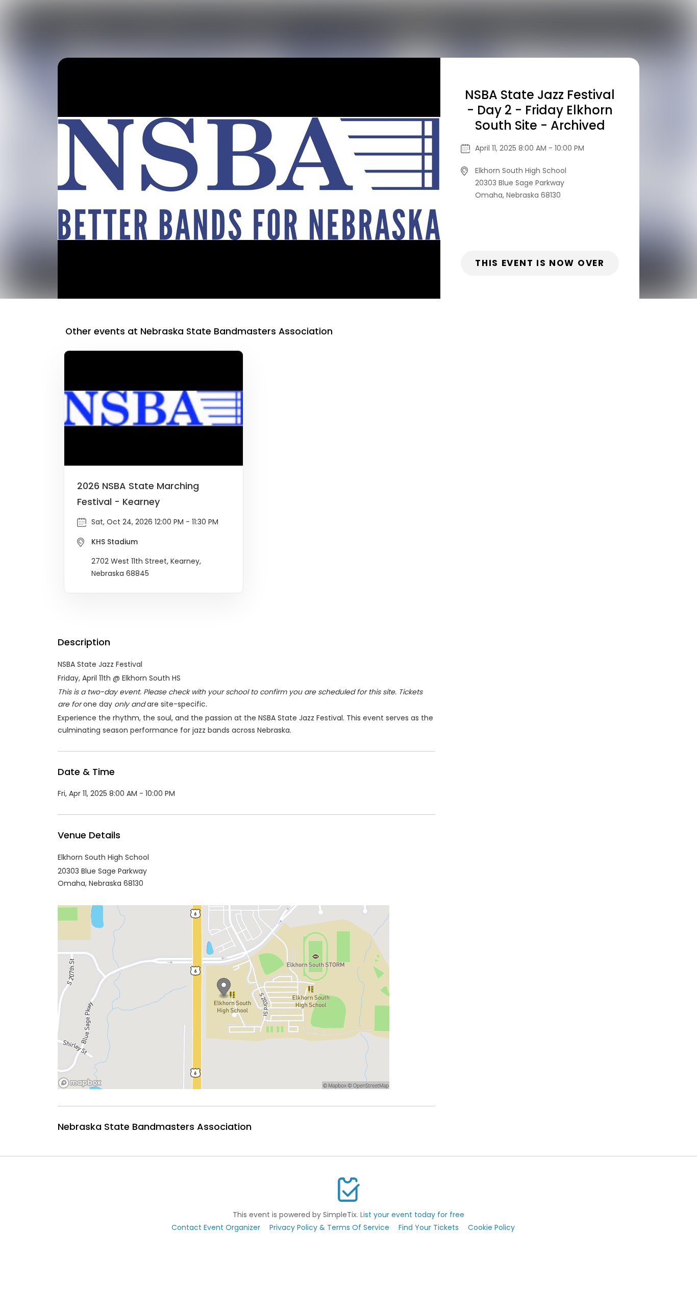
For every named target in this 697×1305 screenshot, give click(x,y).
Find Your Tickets (429, 1227)
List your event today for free (412, 1215)
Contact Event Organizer (215, 1227)
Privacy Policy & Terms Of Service (329, 1227)
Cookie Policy (491, 1227)
